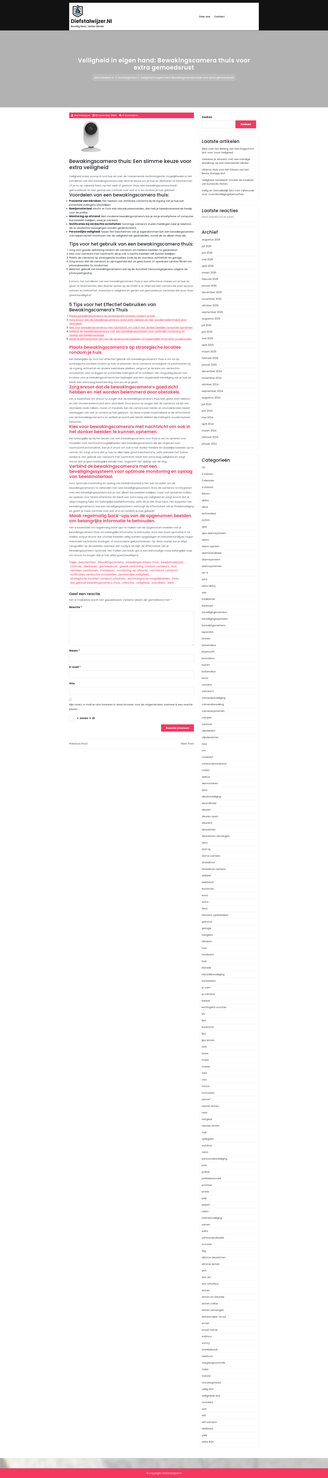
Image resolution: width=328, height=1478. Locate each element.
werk (170, 583)
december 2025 (212, 292)
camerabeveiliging (213, 698)
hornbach (208, 954)
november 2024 (212, 378)
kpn (204, 1020)
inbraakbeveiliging (213, 974)
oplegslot (208, 1139)
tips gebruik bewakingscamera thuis (95, 583)
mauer (206, 1066)
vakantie (128, 583)
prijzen (206, 1204)
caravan (207, 724)
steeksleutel (209, 1349)
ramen (206, 1224)
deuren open (210, 816)
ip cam (206, 987)
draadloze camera (214, 869)
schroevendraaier (213, 1237)
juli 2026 (206, 246)
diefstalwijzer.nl (91, 21)
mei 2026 (207, 259)
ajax (204, 526)
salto (205, 1231)
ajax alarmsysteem (214, 533)
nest (205, 1112)
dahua (206, 777)
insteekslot (209, 981)
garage (206, 928)
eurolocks (208, 888)
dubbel (206, 875)
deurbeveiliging (211, 796)
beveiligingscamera (214, 612)
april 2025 (208, 345)
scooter (207, 1244)
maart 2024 (209, 430)
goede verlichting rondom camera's (144, 566)
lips (204, 1033)
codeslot (207, 757)
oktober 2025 (210, 305)
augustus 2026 (211, 239)
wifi (204, 1415)
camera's (208, 691)
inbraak (206, 967)
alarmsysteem (211, 559)
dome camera (211, 856)
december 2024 (212, 371)
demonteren (210, 783)
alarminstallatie (212, 553)
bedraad (207, 605)
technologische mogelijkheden (149, 579)
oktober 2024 (210, 384)
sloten (206, 1290)
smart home (210, 1330)
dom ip (206, 849)
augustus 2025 (211, 318)
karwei (206, 1000)
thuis (175, 579)
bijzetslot (208, 632)
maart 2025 (209, 351)
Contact (219, 16)
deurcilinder (209, 803)
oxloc (205, 1152)
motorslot (208, 1093)
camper (207, 717)
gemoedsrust (108, 566)
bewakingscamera (111, 562)
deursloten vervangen (216, 836)
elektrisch (208, 882)
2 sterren (207, 474)
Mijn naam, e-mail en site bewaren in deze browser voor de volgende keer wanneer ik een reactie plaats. (131, 707)
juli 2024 (206, 404)
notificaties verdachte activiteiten (93, 574)
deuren (206, 809)
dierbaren (90, 566)
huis (174, 566)
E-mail (75, 667)
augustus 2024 (211, 397)
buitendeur (209, 671)
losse (205, 1053)
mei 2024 (207, 417)
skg (204, 1251)
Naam (74, 650)
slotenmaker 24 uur (214, 1316)
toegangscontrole (213, 1362)
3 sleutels (208, 480)
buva (205, 678)
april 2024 (208, 424)
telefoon (207, 1356)
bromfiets (208, 658)
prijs (204, 1198)
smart (205, 1323)
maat (205, 1060)
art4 (204, 579)
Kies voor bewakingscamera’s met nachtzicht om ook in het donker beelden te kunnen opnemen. (131, 327)
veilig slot (208, 1389)
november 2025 (212, 299)
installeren (107, 570)
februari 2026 (210, 279)
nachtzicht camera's (164, 570)
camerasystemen (213, 711)
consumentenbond (214, 763)
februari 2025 (210, 358)
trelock (206, 1376)
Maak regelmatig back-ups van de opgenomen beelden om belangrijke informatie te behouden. (130, 339)
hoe (204, 948)
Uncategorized (127, 77)
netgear (207, 1119)
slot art (206, 1277)
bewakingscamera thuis (142, 562)
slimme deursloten (214, 1257)
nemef (206, 1099)
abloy (205, 500)
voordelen (158, 583)
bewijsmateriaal (172, 562)
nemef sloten (210, 1106)
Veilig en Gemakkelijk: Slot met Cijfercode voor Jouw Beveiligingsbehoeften (228, 192)
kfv (203, 1014)
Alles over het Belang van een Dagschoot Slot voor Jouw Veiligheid (228, 150)
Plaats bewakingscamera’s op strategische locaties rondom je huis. (112, 316)
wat (204, 1409)
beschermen (87, 562)
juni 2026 (207, 252)
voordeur (207, 1402)
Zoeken (207, 117)
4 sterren (207, 487)
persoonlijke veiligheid (134, 574)
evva (205, 895)
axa (204, 592)
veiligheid (142, 583)
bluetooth (208, 651)
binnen (206, 638)
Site (72, 683)
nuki (204, 1132)
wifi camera (209, 1422)
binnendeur (209, 645)
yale (204, 1435)
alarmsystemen (212, 566)
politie (206, 1172)
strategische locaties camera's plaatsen (97, 579)
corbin (206, 770)
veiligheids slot (211, 1395)
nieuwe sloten (211, 1125)
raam (205, 1211)
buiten (206, 665)
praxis (205, 1191)
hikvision (207, 941)
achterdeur (209, 513)
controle (75, 566)
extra (205, 902)
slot (204, 1270)
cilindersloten (210, 737)
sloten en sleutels (213, 1297)
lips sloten (208, 1040)
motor (206, 1086)
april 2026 (208, 266)
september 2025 (212, 312)
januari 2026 (209, 285)
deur (205, 790)
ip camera (208, 994)
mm (204, 1079)
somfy (206, 1343)
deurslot (207, 823)
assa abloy (209, 586)
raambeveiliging (212, 1218)
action (206, 520)
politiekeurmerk (211, 1178)
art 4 (205, 572)
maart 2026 (209, 272)
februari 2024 (210, 437)
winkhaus (207, 1428)
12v (203, 467)
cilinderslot (208, 730)
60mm (206, 493)
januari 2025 (209, 364)
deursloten (209, 829)
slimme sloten (211, 1264)
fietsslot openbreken (215, 915)
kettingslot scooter (214, 1007)
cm (204, 750)
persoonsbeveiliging (214, 1158)
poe (204, 1165)
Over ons (204, 16)
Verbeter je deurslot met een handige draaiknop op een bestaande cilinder (226, 161)
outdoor (207, 1145)
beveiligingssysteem (215, 619)
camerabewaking (213, 704)
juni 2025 (207, 331)
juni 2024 (207, 410)
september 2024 (212, 391)
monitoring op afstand (132, 570)
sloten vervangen (213, 1310)
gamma (207, 921)
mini (204, 1073)
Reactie (75, 607)
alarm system (210, 546)
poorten (207, 1185)
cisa (204, 744)
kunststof (208, 1027)
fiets (205, 908)
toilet (205, 1369)
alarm (205, 540)
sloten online (210, 1303)
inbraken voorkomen (84, 570)
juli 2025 (206, 325)
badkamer (208, 599)
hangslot (207, 935)
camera (207, 684)
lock (204, 1046)
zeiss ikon (208, 1441)
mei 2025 (207, 338)
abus (205, 507)
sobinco (207, 1336)
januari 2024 (209, 443)
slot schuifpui (210, 1283)
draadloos (208, 862)
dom (205, 842)
